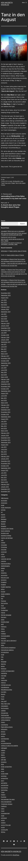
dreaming (3, 573)
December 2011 (5, 489)
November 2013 (5, 440)
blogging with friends (7, 528)
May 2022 (4, 302)
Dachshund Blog (5, 563)
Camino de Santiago (7, 538)
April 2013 (4, 454)
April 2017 (4, 351)
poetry (3, 736)
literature (3, 668)
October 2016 (5, 360)
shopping (3, 762)
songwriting (4, 778)
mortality (3, 692)
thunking (3, 797)
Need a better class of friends (17, 251)
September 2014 (6, 416)
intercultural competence (8, 647)
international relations (7, 650)
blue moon (8, 183)
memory (3, 682)
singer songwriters (6, 766)
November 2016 (5, 358)
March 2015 (4, 402)
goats (2, 619)
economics (4, 575)
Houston (3, 638)
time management (6, 801)
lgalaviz (3, 269)
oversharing (4, 724)
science (3, 757)
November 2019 (5, 330)
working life (4, 829)
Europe (3, 591)
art (2, 512)
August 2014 (4, 419)
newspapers (4, 706)
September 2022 (6, 295)
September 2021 (5, 311)
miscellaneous (5, 687)
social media (4, 773)
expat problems (5, 594)
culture (3, 556)
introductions (5, 652)
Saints (3, 755)
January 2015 (5, 407)
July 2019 (3, 332)
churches (3, 549)
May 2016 (4, 372)
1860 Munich (4, 498)
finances (3, 601)
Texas (2, 792)
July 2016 (3, 367)
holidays (3, 633)
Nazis (2, 699)
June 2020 (4, 316)
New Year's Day (5, 703)
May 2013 (4, 451)
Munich (3, 694)
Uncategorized (5, 813)
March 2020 (4, 321)
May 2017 (4, 349)
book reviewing (5, 531)
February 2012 (5, 484)
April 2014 (4, 428)
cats (2, 540)
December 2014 (5, 409)
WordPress (16, 855)
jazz (2, 659)
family (2, 596)
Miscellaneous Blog (6, 689)
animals (3, 510)
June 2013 (4, 449)
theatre (3, 794)
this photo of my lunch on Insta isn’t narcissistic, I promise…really (11, 243)
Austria (3, 514)
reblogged (4, 748)
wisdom (3, 822)
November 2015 (5, 386)
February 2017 (5, 356)
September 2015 (5, 391)
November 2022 (5, 293)
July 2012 (3, 473)
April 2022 (4, 304)
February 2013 (5, 456)
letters (3, 666)
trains (2, 808)
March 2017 (4, 353)
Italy (2, 657)
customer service (6, 559)
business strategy (6, 535)
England (3, 584)
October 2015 (5, 388)
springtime (4, 783)
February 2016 (5, 379)
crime (2, 554)
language (3, 661)
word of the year (6, 825)
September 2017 (5, 342)
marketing (4, 673)
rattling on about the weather (9, 745)
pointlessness (5, 738)
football (3, 608)
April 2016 (4, 374)
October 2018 (5, 335)
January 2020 (5, 325)
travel (21, 181)
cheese (3, 542)
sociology (4, 776)
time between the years (8, 799)
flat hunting (4, 603)
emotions (3, 580)
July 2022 (4, 300)
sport (2, 780)
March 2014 (4, 430)
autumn (3, 517)
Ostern (3, 722)
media (2, 678)
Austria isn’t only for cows (8, 237)
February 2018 (5, 337)
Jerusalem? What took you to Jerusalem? (13, 231)
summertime (4, 785)
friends (3, 612)
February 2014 (5, 433)
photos (3, 731)
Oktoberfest (4, 713)
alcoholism (4, 500)
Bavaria (3, 524)
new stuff (4, 701)
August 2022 (4, 297)
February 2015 (5, 405)
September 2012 (5, 468)
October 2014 (5, 414)
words (3, 827)
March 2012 (4, 482)
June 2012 (4, 475)
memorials (4, 680)
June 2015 (4, 395)
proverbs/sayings (6, 743)
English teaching (6, 587)
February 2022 (5, 307)
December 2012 (5, 461)
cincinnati (4, 552)
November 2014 (5, 412)
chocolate (4, 545)
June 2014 (4, 423)
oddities (3, 710)
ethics (2, 589)
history (3, 631)
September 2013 (5, 442)
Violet (2, 815)
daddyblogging (5, 566)
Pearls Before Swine (7, 727)
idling (2, 645)
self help (3, 759)
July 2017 (3, 344)
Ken (3, 179)
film (2, 598)
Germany (3, 617)
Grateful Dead (5, 622)
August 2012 (4, 470)
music (10, 181)
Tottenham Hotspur (6, 804)
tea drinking (4, 787)
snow (2, 771)
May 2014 (4, 426)
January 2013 (5, 458)
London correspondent (7, 671)
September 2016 (5, 363)
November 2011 (5, 491)
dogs (2, 570)
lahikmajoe (4, 251)
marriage (3, 675)
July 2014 (4, 421)
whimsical (4, 818)
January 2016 (5, 381)
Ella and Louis (5, 577)
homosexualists (5, 636)
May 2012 (4, 477)
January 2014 (5, 435)
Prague (13, 183)
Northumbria (4, 708)
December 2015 (5, 384)
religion (3, 750)
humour (3, 643)
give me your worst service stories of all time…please (12, 239)
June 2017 (4, 346)
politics (3, 741)
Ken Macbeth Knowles (11, 852)
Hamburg (3, 626)
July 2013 (3, 447)
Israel (2, 654)
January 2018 (5, 339)
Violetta (3, 185)
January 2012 (5, 487)
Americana (4, 503)
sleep (2, 769)
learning (3, 664)
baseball (3, 521)
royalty (3, 752)
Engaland (3, 582)
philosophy (4, 729)
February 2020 (5, 323)
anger (2, 505)
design (3, 568)
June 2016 (4, 370)
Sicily (2, 764)
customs (3, 561)
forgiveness (4, 610)
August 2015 (4, 393)
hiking (2, 629)
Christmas (4, 547)
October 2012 (5, 465)
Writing (3, 832)
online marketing (6, 717)
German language (6, 615)
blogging (3, 526)
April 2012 (4, 479)
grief (2, 624)
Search (3, 220)
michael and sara (6, 685)
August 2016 (4, 365)
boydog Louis (5, 533)
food (2, 605)
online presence (5, 720)
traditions (4, 806)
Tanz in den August (20, 183)
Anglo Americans (6, 507)
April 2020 (4, 318)
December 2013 (5, 437)
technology (4, 790)
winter (3, 820)
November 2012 (5, 463)
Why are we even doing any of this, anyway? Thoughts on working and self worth (14, 234)
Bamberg (3, 519)
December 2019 (5, 328)
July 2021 (3, 314)
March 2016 (4, 377)
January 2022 (5, 309)
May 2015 (4, 398)
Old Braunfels (16, 181)
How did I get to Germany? (8, 640)
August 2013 (4, 444)
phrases (3, 734)
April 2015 (4, 400)
